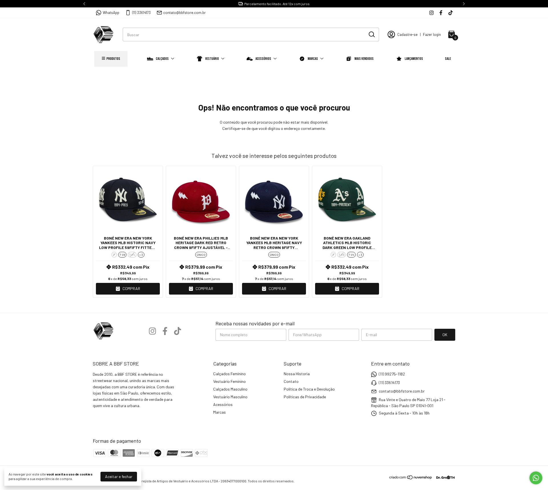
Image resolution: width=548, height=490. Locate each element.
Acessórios (263, 58)
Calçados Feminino (229, 373)
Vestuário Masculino (230, 396)
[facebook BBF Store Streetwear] (441, 12)
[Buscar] (371, 34)
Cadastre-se (407, 34)
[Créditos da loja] (444, 477)
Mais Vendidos (364, 58)
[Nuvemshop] (411, 478)
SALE (448, 58)
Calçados (162, 58)
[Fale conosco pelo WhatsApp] (535, 477)
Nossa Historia (297, 373)
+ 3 (141, 254)
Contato (291, 381)
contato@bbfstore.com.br (184, 12)
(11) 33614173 (141, 12)
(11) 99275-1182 (392, 373)
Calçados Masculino (230, 389)
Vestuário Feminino (229, 381)
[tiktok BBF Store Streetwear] (450, 12)
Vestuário (212, 58)
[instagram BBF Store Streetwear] (431, 12)
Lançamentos (414, 58)
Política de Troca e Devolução (309, 389)
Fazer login (432, 34)
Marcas (313, 58)
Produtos (113, 58)
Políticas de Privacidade (305, 396)
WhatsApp (111, 12)
